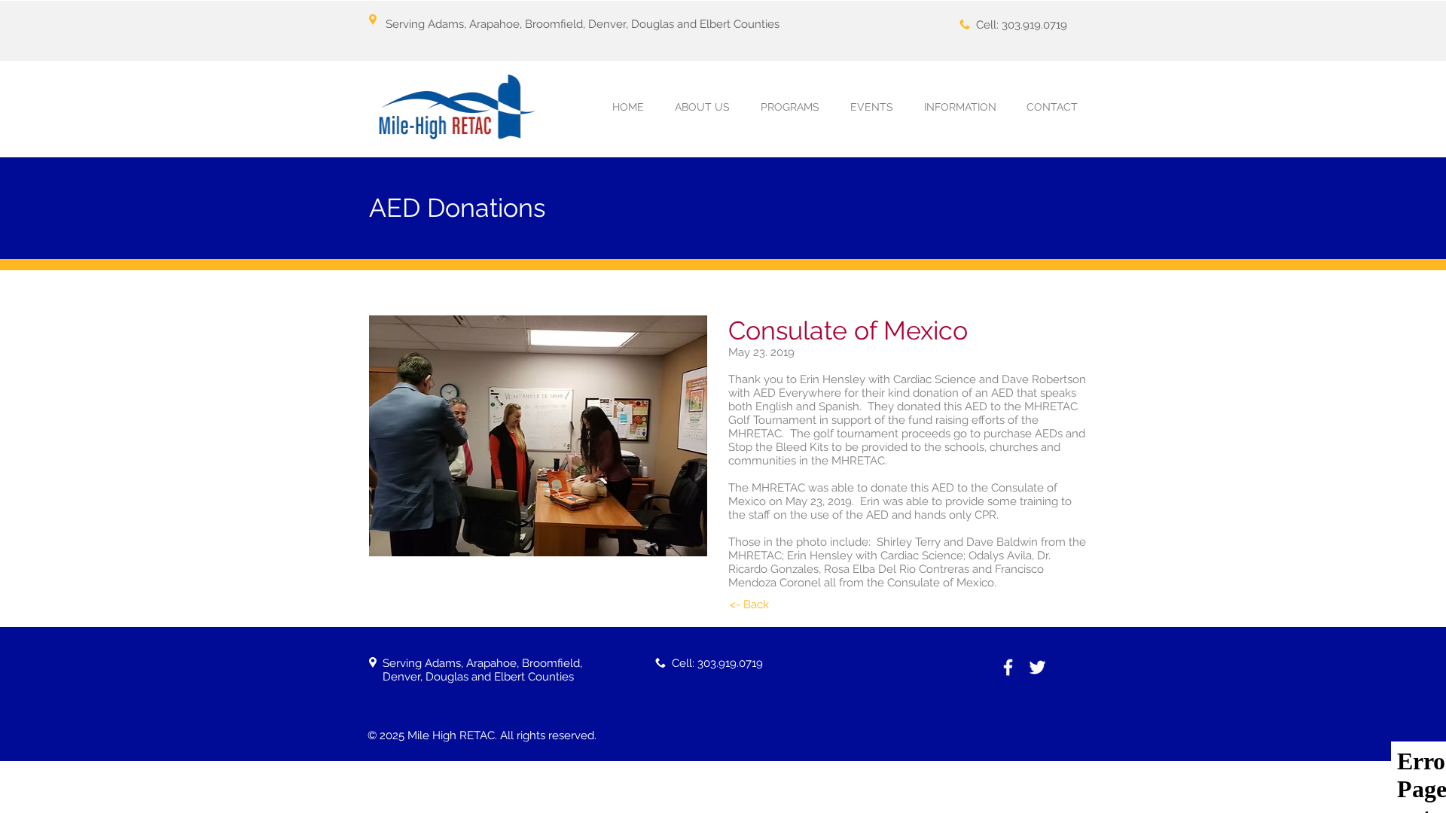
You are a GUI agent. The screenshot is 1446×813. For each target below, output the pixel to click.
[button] (789, 107)
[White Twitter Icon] (1037, 667)
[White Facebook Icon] (1008, 667)
